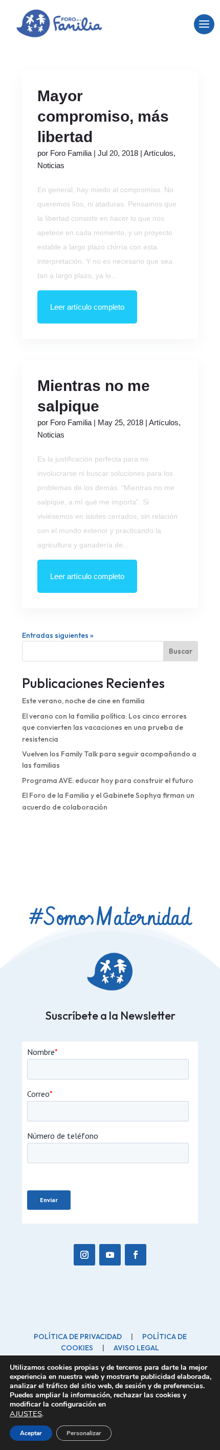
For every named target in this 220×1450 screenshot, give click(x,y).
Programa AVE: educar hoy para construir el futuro (107, 780)
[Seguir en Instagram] (84, 1254)
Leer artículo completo (87, 307)
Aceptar (31, 1433)
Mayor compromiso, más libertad (103, 116)
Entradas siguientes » (58, 635)
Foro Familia (71, 153)
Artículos (158, 153)
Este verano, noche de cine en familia (83, 700)
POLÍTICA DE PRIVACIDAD (78, 1336)
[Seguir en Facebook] (135, 1254)
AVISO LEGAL (136, 1347)
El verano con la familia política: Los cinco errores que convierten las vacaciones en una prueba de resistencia (104, 727)
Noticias (50, 165)
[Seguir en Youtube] (110, 1254)
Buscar (180, 651)
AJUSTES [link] (26, 1414)
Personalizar (84, 1433)
